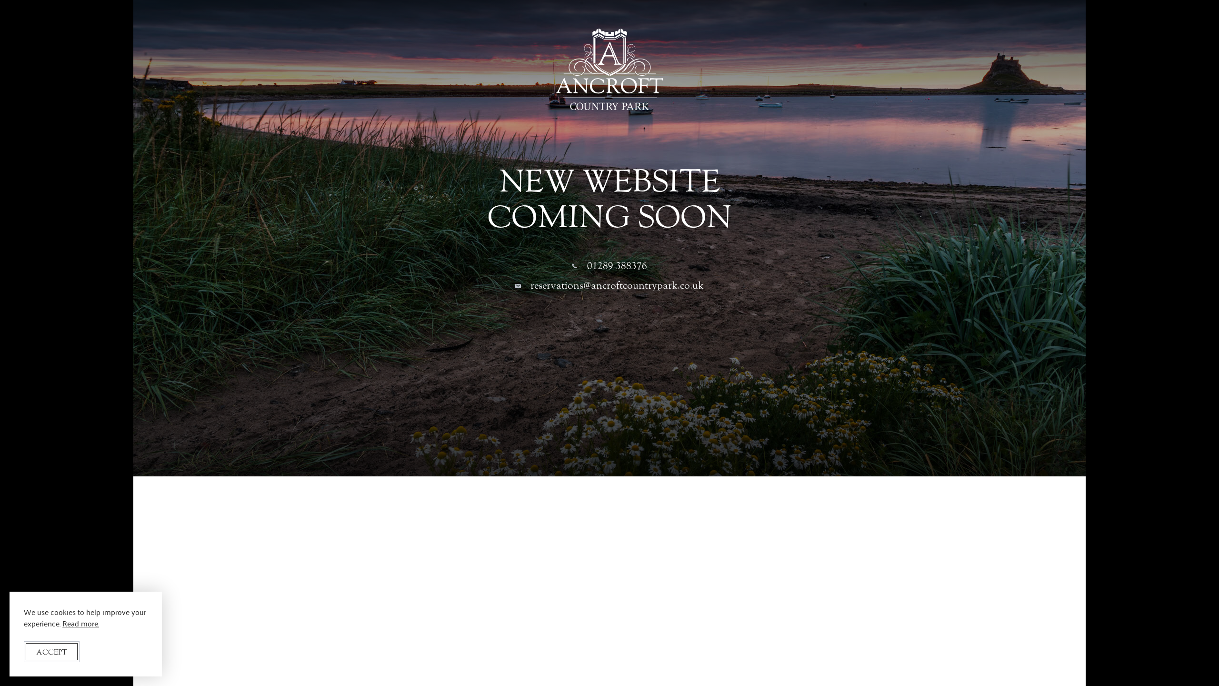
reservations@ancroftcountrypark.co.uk (617, 286)
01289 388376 (617, 266)
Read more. (80, 623)
